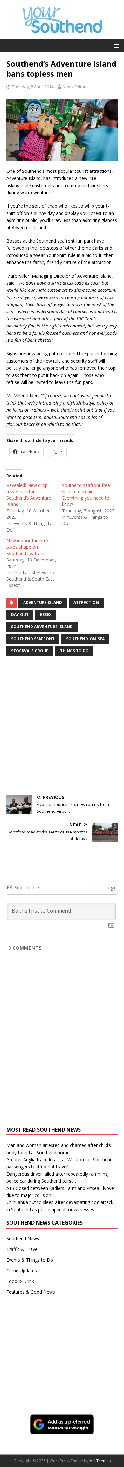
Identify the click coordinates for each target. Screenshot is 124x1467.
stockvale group (30, 651)
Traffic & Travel (22, 1249)
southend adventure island (42, 626)
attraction (86, 602)
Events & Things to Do (29, 1260)
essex (46, 614)
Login (110, 887)
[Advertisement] (62, 726)
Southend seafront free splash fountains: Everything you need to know (86, 494)
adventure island (42, 602)
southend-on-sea (85, 639)
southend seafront (33, 639)
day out (20, 614)
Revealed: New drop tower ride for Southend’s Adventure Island (28, 494)
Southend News (22, 1239)
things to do (74, 651)
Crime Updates (21, 1270)
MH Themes (100, 1460)
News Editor (74, 87)
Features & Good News (30, 1292)
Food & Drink (20, 1281)
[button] (115, 45)
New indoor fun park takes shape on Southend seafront (27, 547)
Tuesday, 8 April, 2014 (32, 87)
